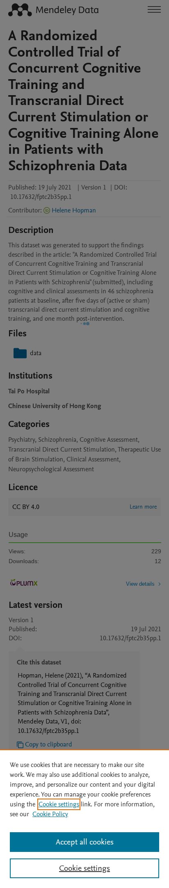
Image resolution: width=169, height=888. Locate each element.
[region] (84, 818)
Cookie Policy (50, 814)
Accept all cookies (85, 842)
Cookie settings (59, 804)
